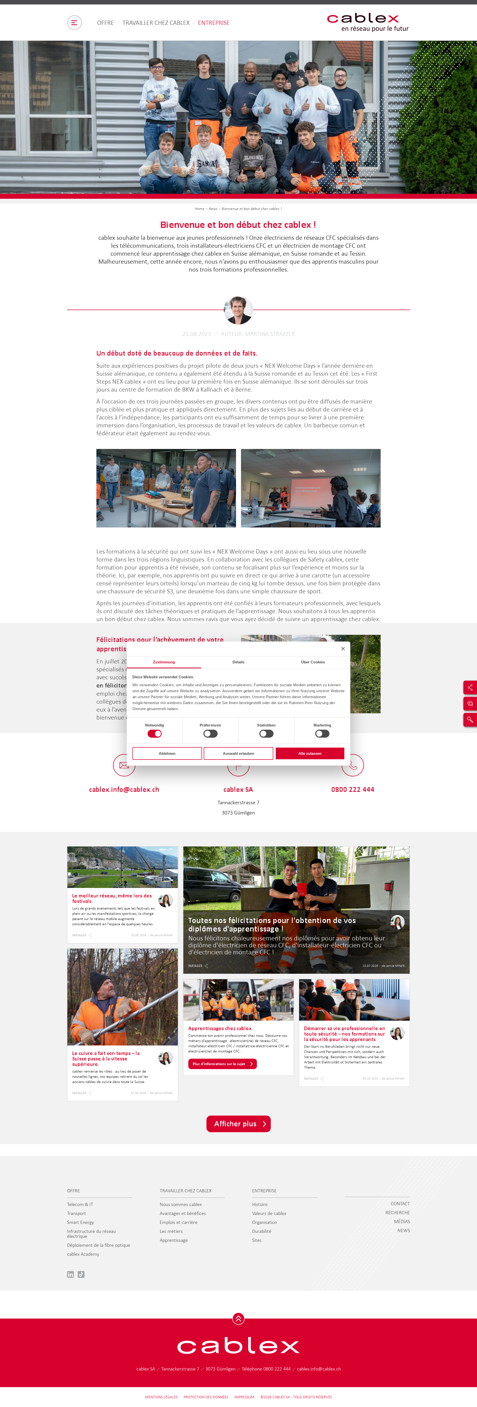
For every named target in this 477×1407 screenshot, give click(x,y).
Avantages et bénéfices (183, 1213)
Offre (105, 22)
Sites (257, 1240)
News (213, 208)
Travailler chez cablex (156, 22)
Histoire (260, 1204)
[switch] (210, 734)
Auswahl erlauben (238, 753)
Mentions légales (161, 1397)
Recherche (398, 1212)
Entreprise (214, 22)
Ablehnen (167, 753)
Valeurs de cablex (269, 1213)
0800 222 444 (277, 1368)
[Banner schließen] (343, 648)
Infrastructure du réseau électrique (91, 1233)
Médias (402, 1221)
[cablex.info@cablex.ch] (124, 766)
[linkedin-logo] (70, 1274)
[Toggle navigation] (74, 22)
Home (199, 208)
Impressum (244, 1397)
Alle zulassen (309, 753)
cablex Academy (83, 1254)
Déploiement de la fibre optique (98, 1245)
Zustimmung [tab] (164, 662)
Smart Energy (80, 1222)
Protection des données (206, 1397)
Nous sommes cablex (181, 1204)
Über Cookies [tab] (313, 662)
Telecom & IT (80, 1204)
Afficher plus (235, 1123)
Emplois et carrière (179, 1222)
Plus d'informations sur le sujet (219, 1064)
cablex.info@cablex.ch (319, 1368)
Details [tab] (239, 662)
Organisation (264, 1222)
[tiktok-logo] (81, 1274)
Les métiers (171, 1231)
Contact (400, 1203)
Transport (76, 1213)
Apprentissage (174, 1240)
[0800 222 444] (352, 766)
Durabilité (261, 1231)
